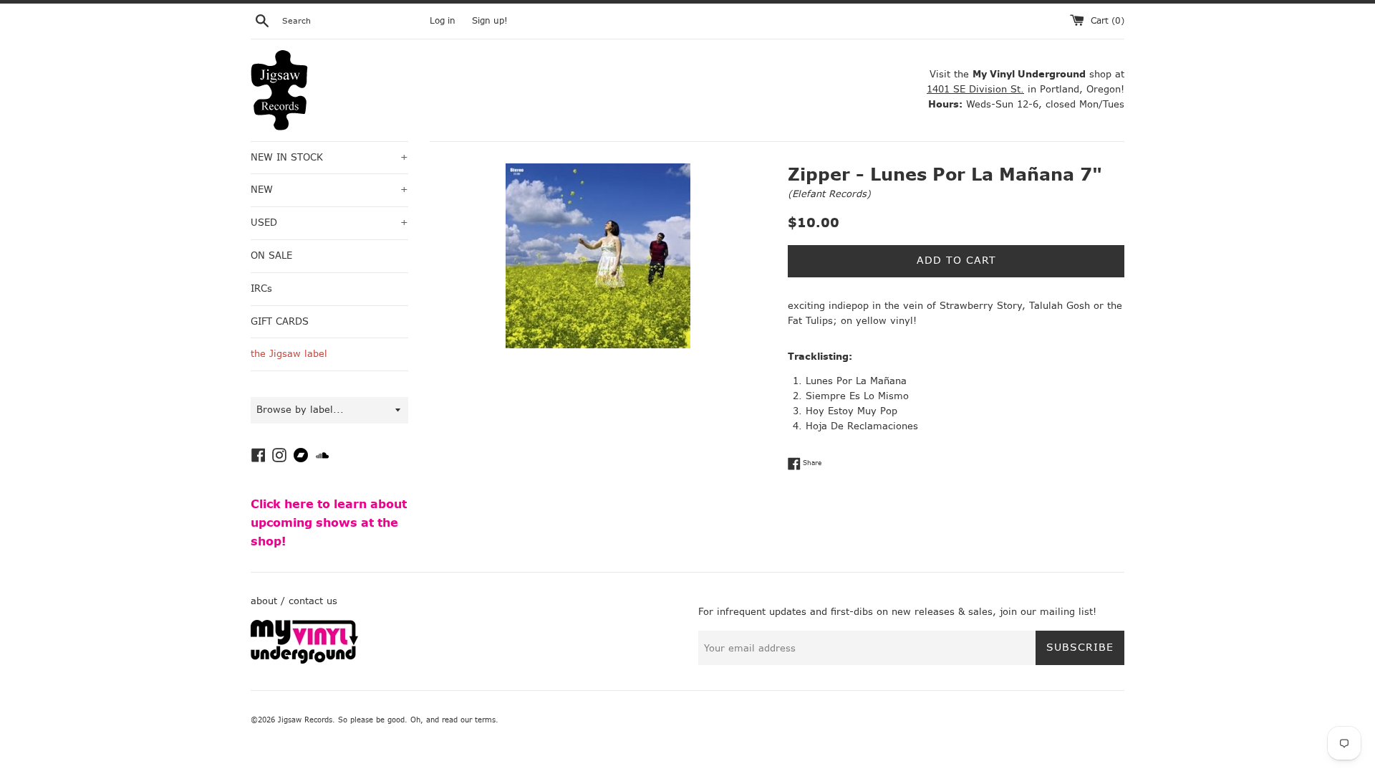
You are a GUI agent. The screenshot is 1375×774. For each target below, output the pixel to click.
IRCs (261, 288)
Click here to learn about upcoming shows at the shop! (329, 522)
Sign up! (490, 21)
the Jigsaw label (289, 354)
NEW (329, 189)
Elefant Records (829, 194)
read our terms (469, 720)
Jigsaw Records (305, 720)
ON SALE (271, 255)
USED (329, 222)
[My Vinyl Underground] (304, 660)
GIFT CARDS (280, 321)
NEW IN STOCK (329, 157)
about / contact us (294, 601)
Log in (442, 21)
